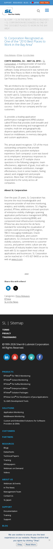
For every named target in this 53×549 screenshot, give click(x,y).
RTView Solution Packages (16, 392)
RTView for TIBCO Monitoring (17, 375)
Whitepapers (9, 464)
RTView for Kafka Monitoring (17, 384)
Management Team (12, 491)
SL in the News (22, 19)
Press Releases (41, 19)
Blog (26, 2)
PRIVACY (6, 333)
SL (34, 2)
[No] (49, 540)
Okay (19, 544)
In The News (9, 487)
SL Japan (7, 500)
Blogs (6, 447)
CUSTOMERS (8, 431)
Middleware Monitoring (14, 416)
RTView (19, 55)
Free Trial (44, 2)
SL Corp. (11, 11)
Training (7, 460)
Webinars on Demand (13, 468)
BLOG (5, 525)
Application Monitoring (14, 412)
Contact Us (8, 495)
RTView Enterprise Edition (16, 388)
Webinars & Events (12, 483)
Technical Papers (11, 456)
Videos (7, 472)
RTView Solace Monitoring (16, 380)
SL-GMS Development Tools (16, 401)
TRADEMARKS (9, 337)
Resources (17, 2)
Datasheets (9, 452)
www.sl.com (17, 259)
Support (8, 2)
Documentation (10, 511)
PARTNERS (7, 437)
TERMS (5, 329)
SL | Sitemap (12, 322)
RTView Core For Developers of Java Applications (26, 397)
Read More (31, 544)
